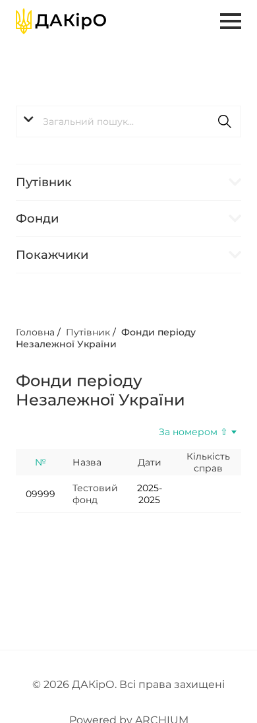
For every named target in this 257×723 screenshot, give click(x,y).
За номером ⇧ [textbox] (193, 432)
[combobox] (182, 432)
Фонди (37, 218)
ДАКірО (93, 684)
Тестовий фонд (95, 494)
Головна (35, 332)
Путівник (44, 182)
